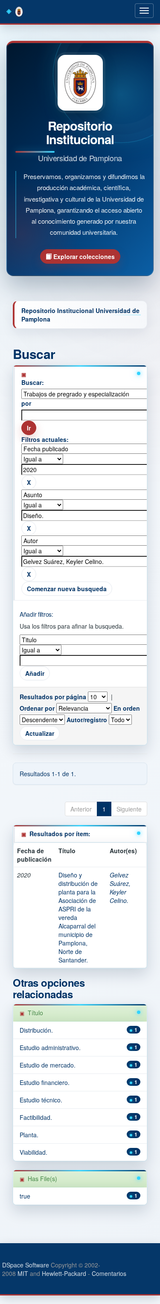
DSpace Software (25, 1265)
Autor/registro (87, 719)
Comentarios (109, 1273)
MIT (22, 1273)
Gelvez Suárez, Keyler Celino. (120, 888)
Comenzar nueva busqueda (67, 588)
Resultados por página (53, 696)
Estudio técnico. (41, 1100)
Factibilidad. (36, 1117)
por (26, 403)
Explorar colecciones (83, 256)
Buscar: (32, 382)
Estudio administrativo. (50, 1047)
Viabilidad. (33, 1152)
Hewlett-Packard (64, 1273)
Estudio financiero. (45, 1082)
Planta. (29, 1134)
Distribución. (36, 1030)
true (25, 1196)
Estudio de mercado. (48, 1065)
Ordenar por (37, 708)
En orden (126, 708)
